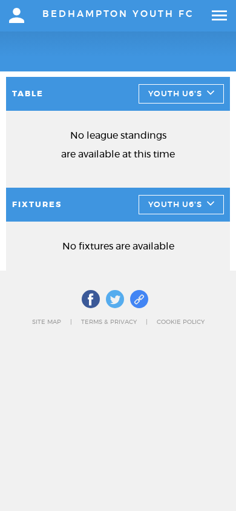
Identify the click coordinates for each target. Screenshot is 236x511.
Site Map (46, 322)
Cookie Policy (181, 322)
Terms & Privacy (109, 322)
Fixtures (37, 205)
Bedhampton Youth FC (118, 14)
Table (28, 94)
